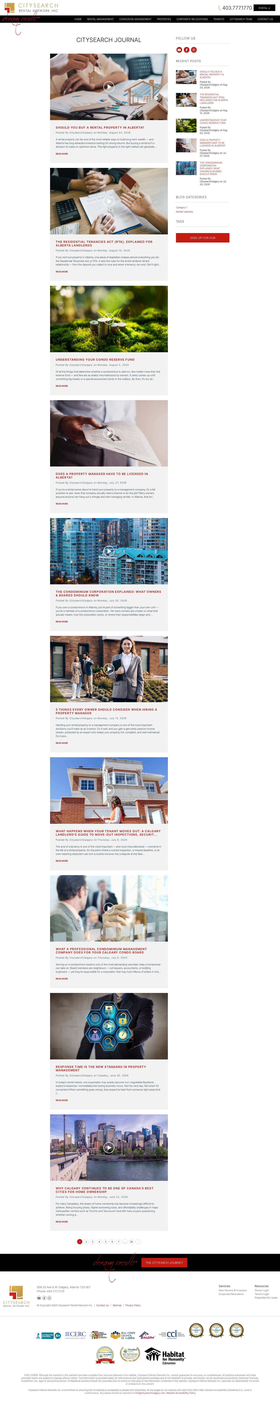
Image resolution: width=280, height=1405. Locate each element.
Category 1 (181, 207)
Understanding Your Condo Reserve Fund (95, 359)
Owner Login (262, 1290)
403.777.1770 (237, 8)
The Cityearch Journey (164, 1262)
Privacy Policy (132, 1305)
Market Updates (184, 211)
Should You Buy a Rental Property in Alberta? (100, 127)
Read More (62, 153)
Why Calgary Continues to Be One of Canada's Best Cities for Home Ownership (105, 1190)
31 (131, 1242)
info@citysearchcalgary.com (150, 1393)
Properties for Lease (266, 1297)
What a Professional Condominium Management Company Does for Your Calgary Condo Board (101, 950)
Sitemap (117, 1305)
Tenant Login (262, 1294)
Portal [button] (263, 8)
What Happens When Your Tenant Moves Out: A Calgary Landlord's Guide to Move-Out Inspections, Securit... (108, 832)
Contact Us (102, 1305)
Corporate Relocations (231, 1294)
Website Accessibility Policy (181, 1393)
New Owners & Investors (233, 1290)
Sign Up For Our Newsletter (202, 239)
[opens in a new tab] (165, 1356)
